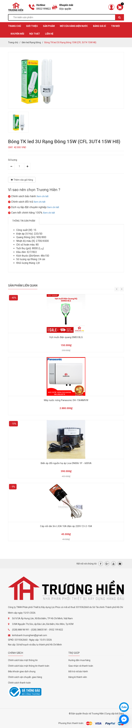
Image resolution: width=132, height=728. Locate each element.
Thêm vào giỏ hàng (23, 180)
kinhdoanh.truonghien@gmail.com (29, 635)
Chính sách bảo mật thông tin (23, 660)
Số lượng (12, 160)
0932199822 (43, 8)
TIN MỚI (115, 26)
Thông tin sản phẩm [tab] (23, 220)
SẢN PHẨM (49, 26)
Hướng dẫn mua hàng (79, 660)
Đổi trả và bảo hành (78, 671)
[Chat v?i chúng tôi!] (124, 719)
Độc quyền (65, 8)
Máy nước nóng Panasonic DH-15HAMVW (66, 400)
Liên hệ (49, 33)
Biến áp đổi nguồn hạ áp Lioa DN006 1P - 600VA (66, 463)
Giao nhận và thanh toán (80, 666)
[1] (120, 7)
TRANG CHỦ (14, 26)
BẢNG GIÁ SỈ (99, 26)
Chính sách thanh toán (19, 682)
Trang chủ (13, 42)
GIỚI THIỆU (32, 26)
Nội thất (34, 33)
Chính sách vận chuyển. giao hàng (25, 677)
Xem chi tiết (42, 196)
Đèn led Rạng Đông (31, 42)
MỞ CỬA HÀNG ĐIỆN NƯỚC (74, 26)
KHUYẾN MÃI (17, 33)
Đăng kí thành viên (77, 677)
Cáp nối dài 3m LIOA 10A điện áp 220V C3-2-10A (66, 526)
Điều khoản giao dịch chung (21, 671)
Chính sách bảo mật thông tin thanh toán (28, 666)
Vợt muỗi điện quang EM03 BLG (66, 337)
